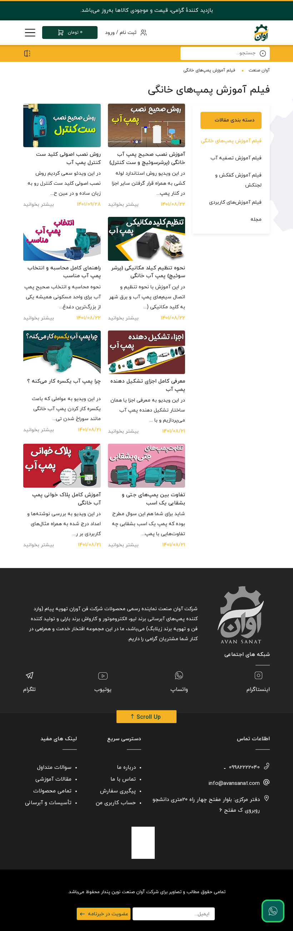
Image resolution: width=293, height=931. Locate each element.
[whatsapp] (273, 911)
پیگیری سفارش (118, 791)
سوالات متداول (54, 767)
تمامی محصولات (52, 791)
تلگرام (29, 689)
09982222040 (244, 767)
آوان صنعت (259, 70)
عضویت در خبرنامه (108, 914)
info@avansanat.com (234, 783)
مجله (256, 219)
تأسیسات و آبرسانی (48, 803)
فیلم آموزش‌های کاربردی (235, 202)
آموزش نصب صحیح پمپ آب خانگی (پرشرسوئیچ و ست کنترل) (147, 158)
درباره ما (126, 767)
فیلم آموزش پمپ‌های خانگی (231, 141)
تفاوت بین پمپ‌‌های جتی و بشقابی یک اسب (153, 499)
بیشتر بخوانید (123, 204)
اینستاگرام (258, 689)
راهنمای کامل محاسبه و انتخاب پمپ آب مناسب (64, 272)
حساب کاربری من (116, 803)
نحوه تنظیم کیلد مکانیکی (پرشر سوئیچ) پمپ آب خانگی (148, 272)
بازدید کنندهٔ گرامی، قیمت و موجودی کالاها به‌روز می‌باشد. (146, 10)
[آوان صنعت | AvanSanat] (261, 32)
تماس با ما (123, 779)
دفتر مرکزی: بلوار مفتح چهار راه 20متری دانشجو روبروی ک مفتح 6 (206, 805)
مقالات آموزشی (53, 779)
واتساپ (179, 689)
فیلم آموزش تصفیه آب (236, 158)
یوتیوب (102, 689)
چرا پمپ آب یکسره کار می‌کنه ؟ (64, 381)
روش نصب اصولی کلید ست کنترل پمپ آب (68, 158)
